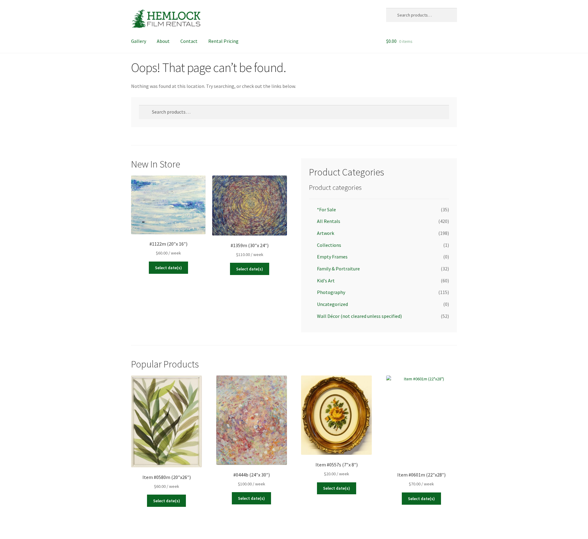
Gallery (138, 41)
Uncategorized (332, 304)
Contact (189, 41)
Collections (329, 245)
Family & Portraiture (338, 269)
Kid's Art (326, 280)
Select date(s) (168, 267)
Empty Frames (332, 257)
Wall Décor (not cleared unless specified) (359, 316)
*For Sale (326, 209)
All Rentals (328, 221)
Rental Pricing (223, 41)
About (163, 41)
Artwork (325, 233)
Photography (331, 292)
